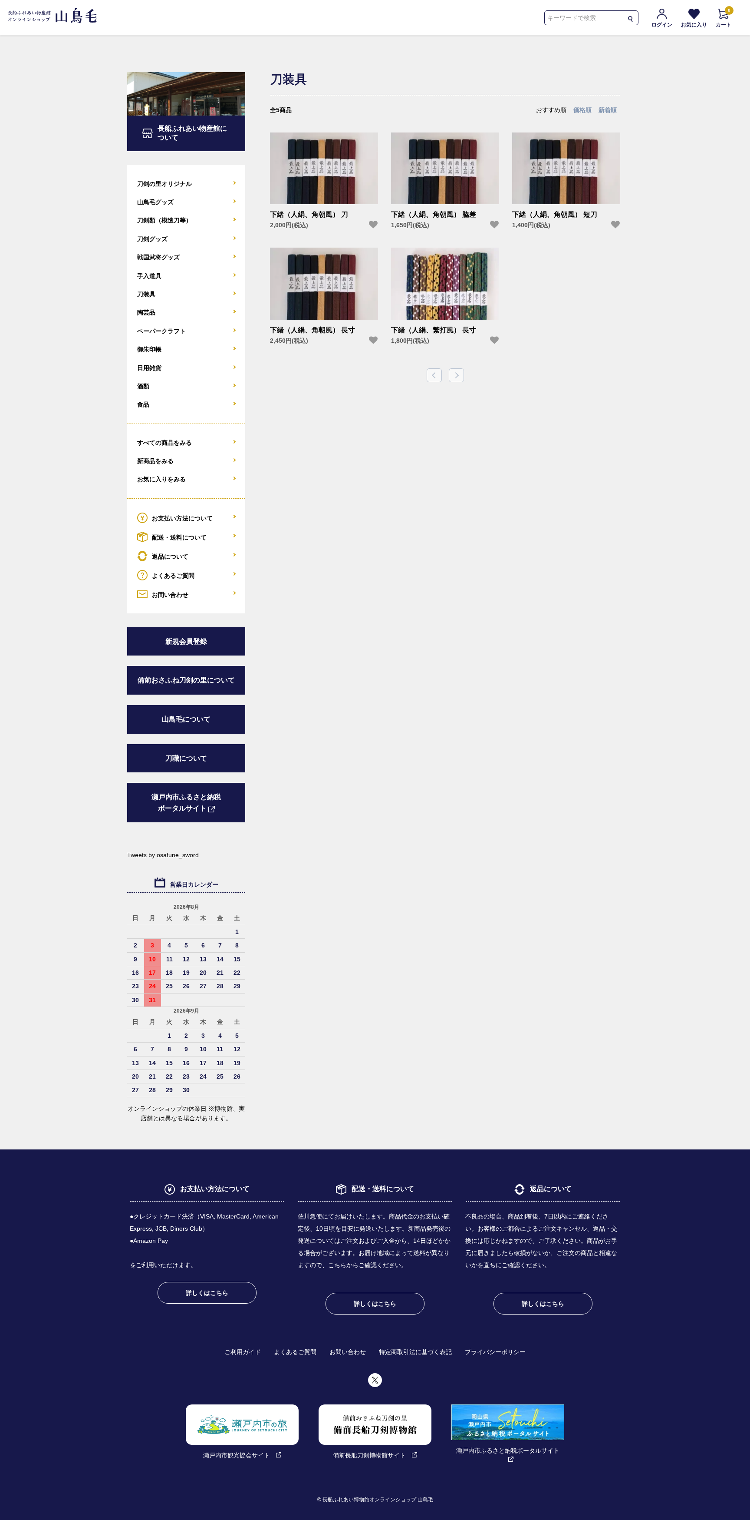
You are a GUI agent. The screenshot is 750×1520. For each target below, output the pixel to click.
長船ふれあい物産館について (192, 133)
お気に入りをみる (161, 479)
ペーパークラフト (161, 331)
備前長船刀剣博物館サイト (369, 1455)
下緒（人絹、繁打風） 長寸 (433, 330)
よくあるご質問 (173, 575)
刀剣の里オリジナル (164, 183)
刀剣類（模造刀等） (164, 220)
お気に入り (694, 25)
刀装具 (146, 294)
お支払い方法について (182, 517)
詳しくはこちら (207, 1292)
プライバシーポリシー (495, 1351)
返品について (170, 556)
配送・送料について (179, 536)
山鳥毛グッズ (155, 202)
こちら (337, 1265)
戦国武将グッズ (158, 257)
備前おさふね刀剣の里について (186, 680)
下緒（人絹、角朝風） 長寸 (312, 330)
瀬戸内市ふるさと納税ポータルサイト (186, 802)
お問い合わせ (170, 594)
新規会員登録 (186, 641)
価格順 (582, 109)
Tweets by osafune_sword (163, 854)
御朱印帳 (149, 349)
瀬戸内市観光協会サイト (236, 1455)
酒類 (143, 386)
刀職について (186, 758)
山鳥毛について (186, 719)
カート (723, 18)
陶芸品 (146, 312)
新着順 (608, 109)
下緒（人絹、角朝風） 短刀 (554, 214)
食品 (143, 404)
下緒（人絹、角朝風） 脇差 (433, 214)
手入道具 (149, 275)
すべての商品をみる (164, 442)
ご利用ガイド (242, 1351)
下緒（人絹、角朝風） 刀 (309, 214)
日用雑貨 (149, 367)
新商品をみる (155, 460)
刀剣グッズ (152, 238)
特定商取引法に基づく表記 (415, 1351)
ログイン (661, 25)
